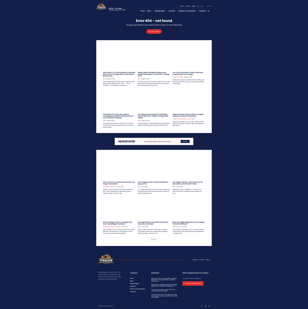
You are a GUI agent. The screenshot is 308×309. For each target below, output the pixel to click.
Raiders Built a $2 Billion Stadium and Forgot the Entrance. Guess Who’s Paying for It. (153, 74)
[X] (211, 6)
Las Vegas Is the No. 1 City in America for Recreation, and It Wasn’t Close (188, 183)
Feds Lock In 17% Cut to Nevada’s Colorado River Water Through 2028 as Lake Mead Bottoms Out (119, 74)
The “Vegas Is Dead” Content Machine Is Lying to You (153, 183)
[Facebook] (207, 6)
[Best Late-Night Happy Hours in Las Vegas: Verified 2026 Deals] (189, 208)
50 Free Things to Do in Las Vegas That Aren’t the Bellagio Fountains (117, 223)
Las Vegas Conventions (109, 186)
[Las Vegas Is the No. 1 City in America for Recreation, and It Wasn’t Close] (189, 168)
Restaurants (176, 226)
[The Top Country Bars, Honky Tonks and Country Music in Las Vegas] (189, 58)
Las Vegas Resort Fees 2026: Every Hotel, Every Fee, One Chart (153, 223)
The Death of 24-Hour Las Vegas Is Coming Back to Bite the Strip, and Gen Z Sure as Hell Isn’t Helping (118, 116)
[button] (201, 6)
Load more (153, 239)
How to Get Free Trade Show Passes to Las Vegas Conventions (119, 183)
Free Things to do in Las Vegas (111, 226)
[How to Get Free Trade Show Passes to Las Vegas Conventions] (119, 168)
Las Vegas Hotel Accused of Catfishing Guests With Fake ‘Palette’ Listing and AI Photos (153, 116)
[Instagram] (209, 6)
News (104, 78)
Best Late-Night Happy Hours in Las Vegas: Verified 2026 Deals (189, 223)
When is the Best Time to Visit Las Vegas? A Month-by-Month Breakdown (188, 115)
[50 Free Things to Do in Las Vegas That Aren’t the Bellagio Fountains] (119, 208)
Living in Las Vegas (178, 77)
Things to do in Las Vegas (180, 119)
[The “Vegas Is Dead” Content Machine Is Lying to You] (154, 168)
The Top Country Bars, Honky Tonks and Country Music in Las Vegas (188, 73)
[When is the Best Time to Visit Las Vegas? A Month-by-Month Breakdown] (189, 100)
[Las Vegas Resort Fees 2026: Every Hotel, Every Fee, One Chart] (154, 208)
